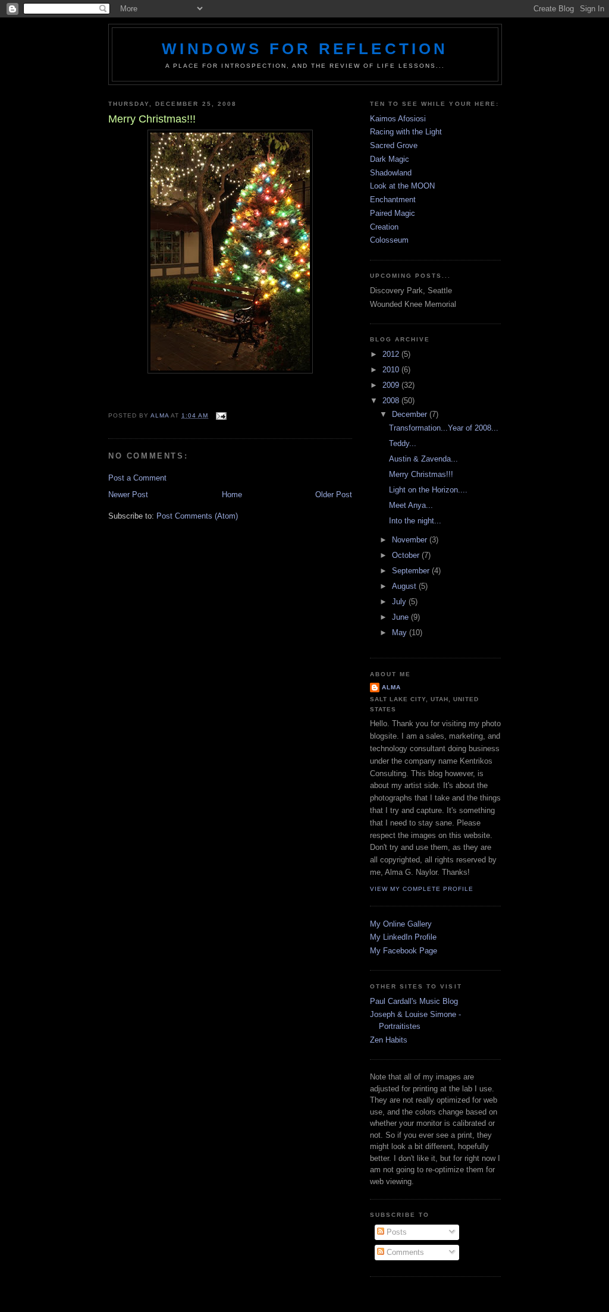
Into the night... (415, 520)
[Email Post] (221, 415)
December (410, 414)
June (401, 617)
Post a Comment (137, 477)
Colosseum (389, 240)
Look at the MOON (402, 185)
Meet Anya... (411, 505)
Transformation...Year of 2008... (443, 427)
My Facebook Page (403, 950)
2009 (391, 385)
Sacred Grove (393, 145)
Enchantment (393, 199)
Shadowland (391, 172)
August (405, 586)
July (400, 601)
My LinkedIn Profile (403, 937)
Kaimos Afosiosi (398, 118)
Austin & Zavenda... (423, 458)
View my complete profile (421, 889)
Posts (395, 1232)
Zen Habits (388, 1039)
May (400, 632)
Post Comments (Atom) (197, 515)
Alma (391, 687)
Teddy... (402, 443)
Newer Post (128, 494)
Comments (404, 1252)
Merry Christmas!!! (421, 474)
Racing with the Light (406, 131)
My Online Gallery (401, 923)
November (410, 539)
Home (232, 494)
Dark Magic (389, 159)
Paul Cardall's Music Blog (414, 1001)
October (407, 555)
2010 (391, 369)
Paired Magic (392, 213)
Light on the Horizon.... (428, 489)
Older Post (333, 494)
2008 (391, 400)
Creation (384, 226)
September (412, 570)
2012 (391, 354)
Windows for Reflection (305, 49)
